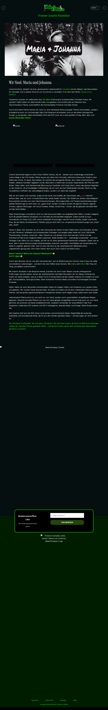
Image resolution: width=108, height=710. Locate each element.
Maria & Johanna (63, 704)
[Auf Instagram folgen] (99, 1)
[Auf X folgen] (101, 1)
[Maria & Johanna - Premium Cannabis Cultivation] (54, 8)
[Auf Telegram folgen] (105, 1)
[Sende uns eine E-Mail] (103, 1)
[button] (3, 8)
